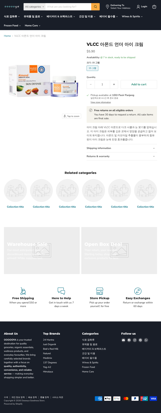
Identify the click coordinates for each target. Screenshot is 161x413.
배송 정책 (32, 397)
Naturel (47, 353)
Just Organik (49, 344)
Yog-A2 (47, 367)
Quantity (91, 77)
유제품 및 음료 (32, 16)
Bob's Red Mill (50, 348)
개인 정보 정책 (18, 397)
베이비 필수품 (108, 16)
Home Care (32, 25)
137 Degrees (50, 362)
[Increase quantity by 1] (114, 84)
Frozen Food (11, 25)
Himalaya (48, 371)
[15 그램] (93, 71)
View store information (101, 102)
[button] (142, 7)
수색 (6, 397)
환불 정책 (44, 397)
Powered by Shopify (13, 403)
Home (7, 35)
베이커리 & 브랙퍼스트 (60, 16)
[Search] (95, 6)
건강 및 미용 (86, 16)
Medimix (47, 358)
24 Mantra (48, 339)
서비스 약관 (57, 397)
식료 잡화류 (11, 16)
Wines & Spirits (131, 16)
